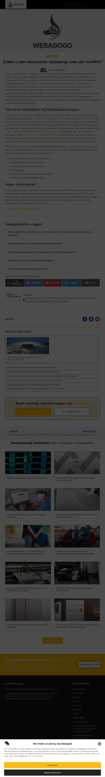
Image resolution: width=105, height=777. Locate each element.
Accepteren (52, 765)
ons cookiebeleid (35, 756)
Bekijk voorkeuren (52, 773)
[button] (99, 743)
